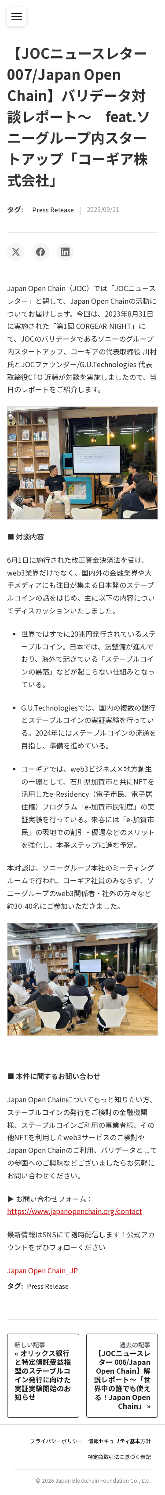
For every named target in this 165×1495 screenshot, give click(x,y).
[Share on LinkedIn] (65, 252)
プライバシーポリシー (56, 1440)
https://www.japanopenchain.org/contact (74, 1211)
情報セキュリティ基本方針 (119, 1440)
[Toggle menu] (16, 16)
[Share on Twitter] (16, 252)
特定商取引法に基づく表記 (119, 1456)
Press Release (53, 209)
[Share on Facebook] (40, 252)
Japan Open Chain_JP (42, 1270)
